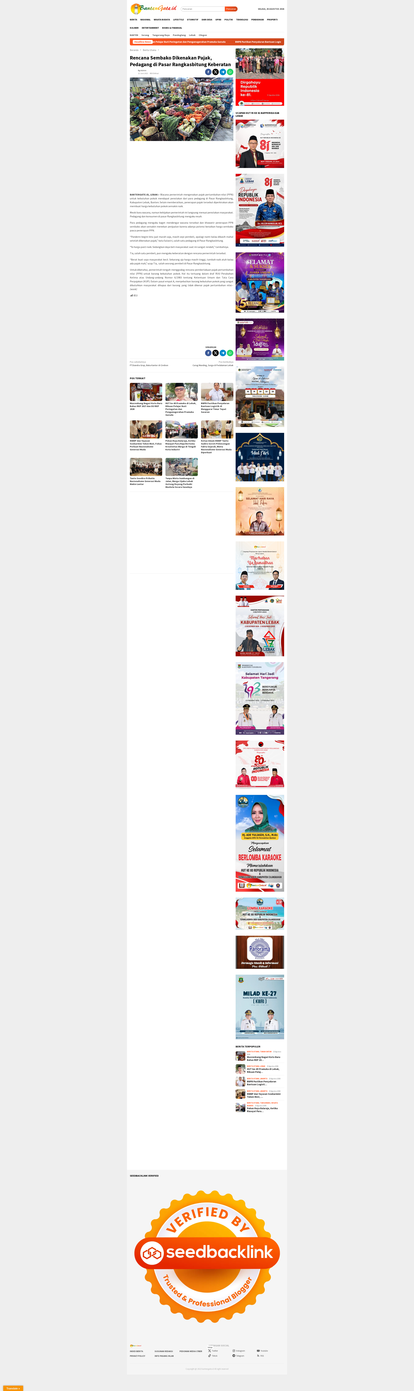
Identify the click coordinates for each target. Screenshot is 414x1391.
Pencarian (231, 8)
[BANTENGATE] (154, 8)
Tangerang (265, 1103)
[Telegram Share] (223, 72)
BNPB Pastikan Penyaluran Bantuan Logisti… (261, 1083)
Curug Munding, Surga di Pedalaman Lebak (213, 363)
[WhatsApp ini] (230, 72)
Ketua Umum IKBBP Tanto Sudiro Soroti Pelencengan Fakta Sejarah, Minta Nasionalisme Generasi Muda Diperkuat (216, 446)
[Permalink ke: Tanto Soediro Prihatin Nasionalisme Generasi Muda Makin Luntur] (146, 467)
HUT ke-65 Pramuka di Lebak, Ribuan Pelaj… (263, 1070)
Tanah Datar (266, 1051)
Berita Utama (253, 1051)
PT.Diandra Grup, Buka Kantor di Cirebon (149, 363)
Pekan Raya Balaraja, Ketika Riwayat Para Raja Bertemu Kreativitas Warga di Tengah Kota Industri (180, 445)
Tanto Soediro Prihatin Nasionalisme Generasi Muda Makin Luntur (145, 481)
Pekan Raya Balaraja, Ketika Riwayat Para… (262, 1110)
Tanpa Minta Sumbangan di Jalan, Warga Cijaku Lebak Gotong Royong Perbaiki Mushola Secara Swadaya (179, 482)
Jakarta (263, 1078)
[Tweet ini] (215, 72)
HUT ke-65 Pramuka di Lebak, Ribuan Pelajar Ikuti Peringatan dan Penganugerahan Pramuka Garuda (180, 409)
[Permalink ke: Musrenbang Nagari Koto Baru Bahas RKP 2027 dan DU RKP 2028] (146, 392)
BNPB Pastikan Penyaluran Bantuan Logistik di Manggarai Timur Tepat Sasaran (188, 41)
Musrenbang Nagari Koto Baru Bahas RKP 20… (263, 1058)
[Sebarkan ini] (208, 72)
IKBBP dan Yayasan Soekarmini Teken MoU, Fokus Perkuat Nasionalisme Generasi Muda (146, 445)
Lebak (262, 1066)
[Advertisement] (181, 167)
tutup (210, 1347)
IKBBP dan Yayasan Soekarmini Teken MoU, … (264, 1095)
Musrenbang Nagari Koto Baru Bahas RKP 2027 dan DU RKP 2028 (146, 406)
